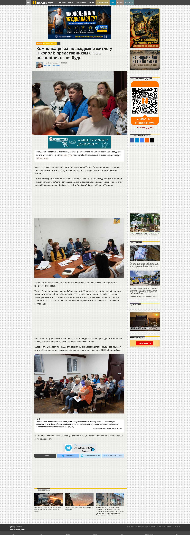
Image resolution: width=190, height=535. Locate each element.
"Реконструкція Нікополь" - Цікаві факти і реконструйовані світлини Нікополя (144, 234)
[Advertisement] (79, 203)
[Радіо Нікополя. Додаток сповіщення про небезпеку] (145, 28)
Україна (91, 2)
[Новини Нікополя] (42, 4)
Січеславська (81, 2)
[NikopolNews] (79, 448)
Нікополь (62, 2)
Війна (48, 43)
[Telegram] (137, 140)
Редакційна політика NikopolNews (137, 526)
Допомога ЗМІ (153, 526)
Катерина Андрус (53, 63)
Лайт (112, 2)
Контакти (162, 526)
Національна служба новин (147, 297)
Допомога (129, 2)
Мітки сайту (176, 526)
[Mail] (152, 140)
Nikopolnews (42, 158)
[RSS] (147, 140)
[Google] (142, 140)
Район (70, 2)
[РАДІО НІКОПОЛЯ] (145, 60)
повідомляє (66, 155)
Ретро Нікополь (102, 2)
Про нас (168, 526)
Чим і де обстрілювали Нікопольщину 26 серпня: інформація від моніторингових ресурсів (47, 509)
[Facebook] (132, 140)
